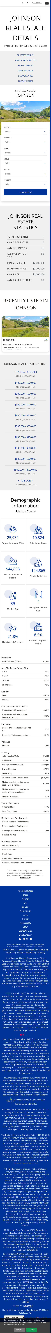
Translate (43, 1317)
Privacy (25, 919)
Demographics (25, 76)
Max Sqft (7, 180)
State (25, 895)
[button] (47, 3)
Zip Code (25, 907)
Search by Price (25, 70)
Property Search (25, 55)
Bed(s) (6, 148)
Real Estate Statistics (25, 60)
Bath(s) (6, 159)
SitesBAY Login (25, 935)
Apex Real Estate (25, 891)
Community (25, 911)
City (25, 903)
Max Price (8, 138)
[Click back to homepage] (5, 2)
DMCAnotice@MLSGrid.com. (25, 1163)
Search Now (25, 192)
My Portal (37, 3)
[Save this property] (46, 319)
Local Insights (25, 81)
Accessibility (25, 923)
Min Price (7, 127)
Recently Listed (25, 65)
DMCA (25, 927)
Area (25, 915)
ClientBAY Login (25, 931)
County (25, 899)
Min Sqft (7, 169)
